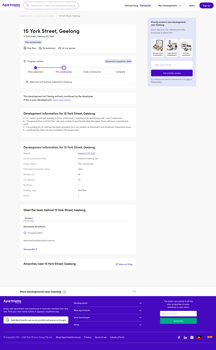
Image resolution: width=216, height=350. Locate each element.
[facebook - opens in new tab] (179, 337)
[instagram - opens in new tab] (192, 337)
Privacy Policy (156, 81)
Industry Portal (117, 337)
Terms (188, 79)
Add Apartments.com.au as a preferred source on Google (38, 319)
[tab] (29, 218)
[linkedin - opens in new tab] (185, 337)
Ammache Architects (34, 226)
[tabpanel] (78, 238)
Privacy (87, 337)
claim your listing (62, 99)
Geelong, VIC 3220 (46, 15)
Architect (29, 218)
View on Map (126, 264)
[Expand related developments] (134, 291)
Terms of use (101, 337)
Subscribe (178, 320)
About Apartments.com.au (68, 337)
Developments (26, 15)
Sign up (206, 5)
